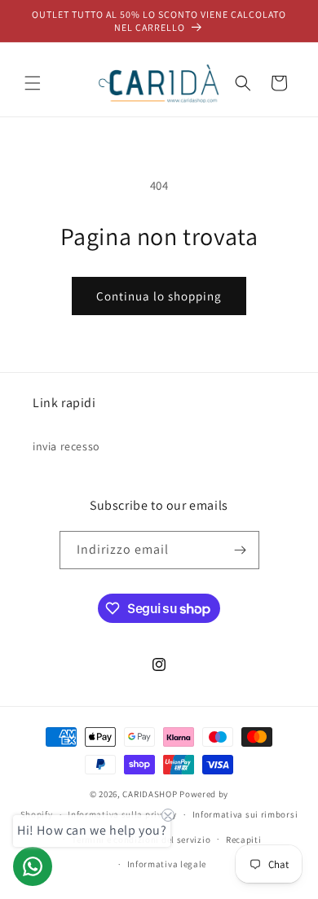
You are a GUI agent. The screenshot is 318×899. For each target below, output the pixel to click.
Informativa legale (167, 864)
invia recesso (66, 446)
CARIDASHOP (149, 794)
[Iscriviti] (240, 550)
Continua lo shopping (159, 296)
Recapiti (244, 839)
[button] (33, 83)
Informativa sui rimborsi (245, 814)
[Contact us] (32, 866)
